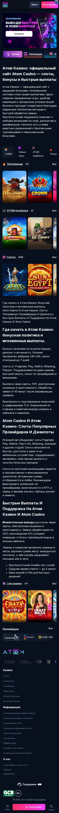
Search (51, 810)
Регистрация (49, 4)
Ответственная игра (12, 733)
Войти (34, 4)
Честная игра (9, 738)
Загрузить (19, 34)
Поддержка (29, 784)
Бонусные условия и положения (18, 718)
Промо (16, 54)
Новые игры (22, 154)
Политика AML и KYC (12, 723)
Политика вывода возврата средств (19, 713)
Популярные (8, 686)
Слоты (6, 676)
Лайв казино (9, 691)
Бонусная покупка (11, 701)
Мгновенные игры (11, 696)
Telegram (7, 770)
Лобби (8, 154)
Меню (7, 809)
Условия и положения (13, 748)
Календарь (35, 54)
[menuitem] (11, 676)
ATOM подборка (38, 154)
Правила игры (9, 743)
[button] (46, 40)
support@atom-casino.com (15, 765)
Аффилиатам (9, 774)
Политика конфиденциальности (17, 728)
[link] (12, 637)
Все (54, 164)
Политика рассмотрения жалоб (17, 753)
